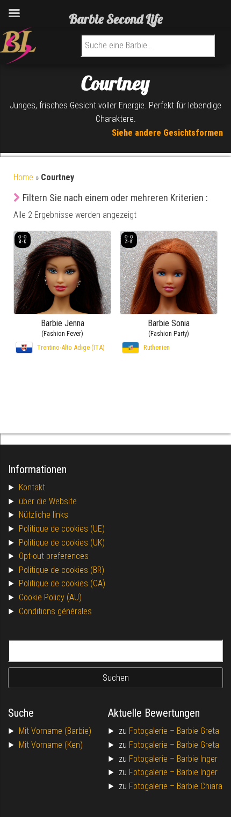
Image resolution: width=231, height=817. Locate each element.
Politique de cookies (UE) (62, 529)
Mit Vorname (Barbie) (55, 731)
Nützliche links (43, 515)
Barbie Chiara (199, 786)
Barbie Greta (198, 731)
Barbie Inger (197, 759)
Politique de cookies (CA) (62, 583)
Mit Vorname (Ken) (51, 745)
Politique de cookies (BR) (61, 570)
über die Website (48, 501)
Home (23, 177)
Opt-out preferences (54, 556)
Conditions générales (55, 611)
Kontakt (32, 487)
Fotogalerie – (153, 731)
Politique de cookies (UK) (62, 543)
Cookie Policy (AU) (50, 597)
